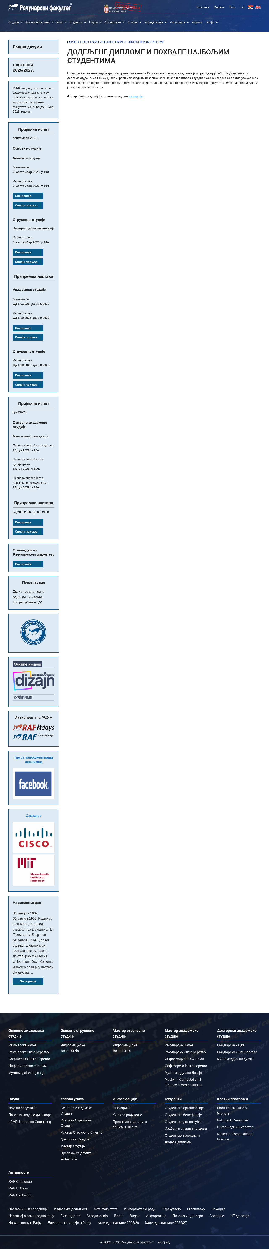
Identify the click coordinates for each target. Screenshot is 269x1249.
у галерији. (136, 96)
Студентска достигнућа (183, 1122)
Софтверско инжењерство (29, 1059)
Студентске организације (184, 1108)
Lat (242, 7)
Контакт (203, 7)
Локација (218, 1209)
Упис (59, 22)
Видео (135, 1216)
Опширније (23, 196)
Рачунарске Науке (179, 1045)
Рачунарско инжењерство (28, 1052)
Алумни (197, 22)
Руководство (70, 1216)
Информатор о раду (139, 1209)
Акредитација (153, 22)
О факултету (171, 1209)
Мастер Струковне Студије (81, 1132)
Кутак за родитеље (127, 1115)
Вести (85, 41)
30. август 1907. (25, 913)
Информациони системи (27, 1066)
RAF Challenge (20, 1181)
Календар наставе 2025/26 (118, 1223)
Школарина (122, 1108)
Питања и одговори (188, 1216)
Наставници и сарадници (28, 1209)
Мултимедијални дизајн (26, 1073)
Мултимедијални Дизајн (183, 1073)
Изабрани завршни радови (186, 1128)
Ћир (232, 7)
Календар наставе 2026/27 (166, 1223)
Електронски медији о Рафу (69, 1223)
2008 (95, 41)
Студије (13, 22)
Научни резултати (22, 1108)
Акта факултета (106, 1209)
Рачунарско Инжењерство (185, 1052)
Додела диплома (178, 1142)
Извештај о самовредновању (31, 1216)
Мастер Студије (73, 1146)
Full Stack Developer (232, 1120)
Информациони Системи (184, 1059)
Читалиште (177, 22)
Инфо (210, 22)
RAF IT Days (18, 1188)
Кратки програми (37, 22)
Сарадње (33, 815)
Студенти (76, 22)
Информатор (156, 1216)
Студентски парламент (182, 1135)
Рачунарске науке (22, 1045)
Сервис (219, 7)
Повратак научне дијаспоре (30, 1115)
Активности (112, 22)
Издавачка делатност (70, 1209)
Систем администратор (235, 1127)
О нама (132, 22)
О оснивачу (196, 1209)
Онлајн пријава (26, 205)
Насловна (73, 41)
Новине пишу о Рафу (24, 1223)
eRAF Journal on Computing (29, 1122)
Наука (93, 22)
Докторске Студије (75, 1139)
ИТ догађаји (239, 1216)
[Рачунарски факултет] (40, 7)
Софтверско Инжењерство (186, 1066)
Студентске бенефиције (183, 1115)
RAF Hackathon (20, 1195)
